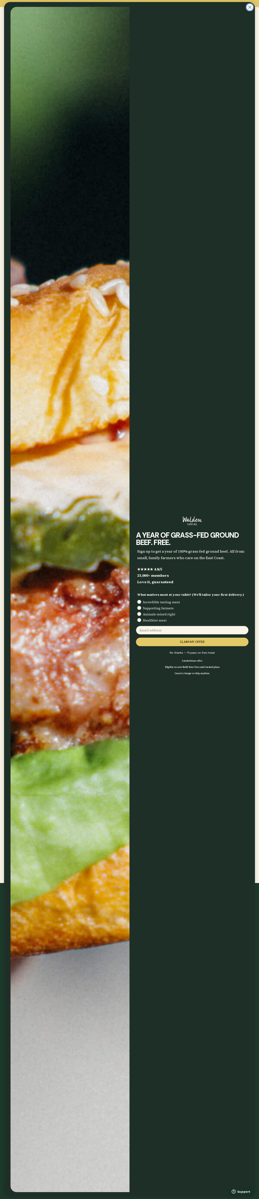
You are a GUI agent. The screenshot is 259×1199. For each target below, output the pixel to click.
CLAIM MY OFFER (192, 642)
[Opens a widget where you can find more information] (241, 1192)
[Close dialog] (249, 7)
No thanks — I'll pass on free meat (192, 652)
